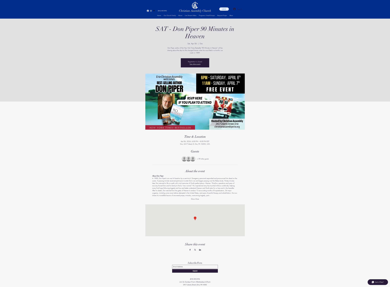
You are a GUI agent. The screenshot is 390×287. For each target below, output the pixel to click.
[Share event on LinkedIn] (200, 250)
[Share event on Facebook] (190, 250)
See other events (195, 64)
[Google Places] (154, 11)
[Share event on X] (195, 250)
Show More (195, 199)
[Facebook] (148, 11)
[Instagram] (151, 11)
